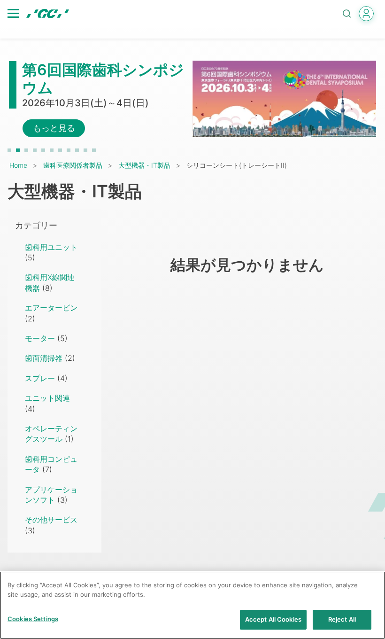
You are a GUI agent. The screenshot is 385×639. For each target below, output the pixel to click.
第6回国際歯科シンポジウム (103, 79)
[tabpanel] (192, 99)
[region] (192, 605)
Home (18, 165)
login (366, 13)
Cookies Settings (33, 619)
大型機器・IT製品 (144, 165)
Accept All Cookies (273, 619)
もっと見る (54, 128)
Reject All (342, 619)
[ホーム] (47, 13)
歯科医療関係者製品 (72, 165)
